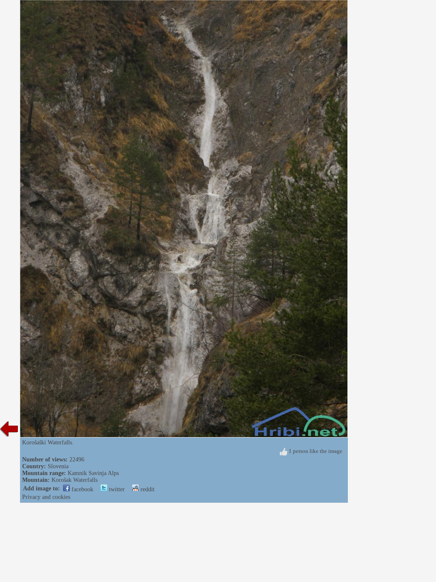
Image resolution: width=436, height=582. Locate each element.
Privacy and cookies (46, 497)
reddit (147, 489)
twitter (116, 489)
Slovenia (58, 466)
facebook (81, 489)
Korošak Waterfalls (75, 480)
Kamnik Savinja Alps (93, 473)
